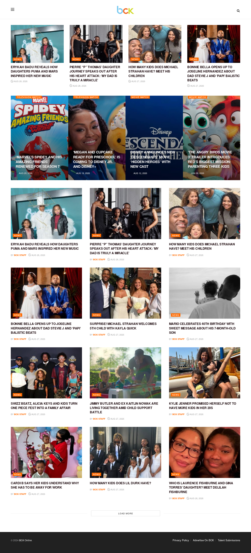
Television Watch (29, 97)
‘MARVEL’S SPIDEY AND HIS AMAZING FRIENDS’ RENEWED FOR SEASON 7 (39, 161)
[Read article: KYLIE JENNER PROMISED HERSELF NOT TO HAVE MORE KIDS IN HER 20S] (204, 372)
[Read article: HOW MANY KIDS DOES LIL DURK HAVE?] (125, 452)
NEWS (17, 59)
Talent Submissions (229, 540)
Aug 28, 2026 (20, 81)
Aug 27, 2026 (138, 81)
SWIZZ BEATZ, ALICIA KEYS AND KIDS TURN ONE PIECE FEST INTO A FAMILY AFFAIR (44, 405)
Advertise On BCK (203, 540)
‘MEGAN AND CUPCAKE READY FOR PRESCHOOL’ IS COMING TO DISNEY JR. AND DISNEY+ (96, 159)
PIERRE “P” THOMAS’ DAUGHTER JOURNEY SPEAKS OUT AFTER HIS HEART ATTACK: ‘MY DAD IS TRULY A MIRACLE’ (95, 73)
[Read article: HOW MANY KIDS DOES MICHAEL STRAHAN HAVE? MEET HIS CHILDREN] (154, 44)
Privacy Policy (181, 540)
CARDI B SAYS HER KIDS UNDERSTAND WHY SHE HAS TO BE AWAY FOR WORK (45, 485)
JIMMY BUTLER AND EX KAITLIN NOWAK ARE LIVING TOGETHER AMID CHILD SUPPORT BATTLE (124, 408)
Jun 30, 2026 (197, 173)
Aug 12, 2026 (140, 173)
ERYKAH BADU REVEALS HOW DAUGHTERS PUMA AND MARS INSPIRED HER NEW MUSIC (34, 71)
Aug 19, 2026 (83, 173)
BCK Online (25, 540)
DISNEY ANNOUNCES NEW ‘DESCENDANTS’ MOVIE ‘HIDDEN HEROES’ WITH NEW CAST (152, 159)
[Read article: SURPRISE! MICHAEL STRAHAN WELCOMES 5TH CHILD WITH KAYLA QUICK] (125, 293)
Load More (125, 513)
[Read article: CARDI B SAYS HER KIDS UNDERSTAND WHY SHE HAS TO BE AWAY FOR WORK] (46, 452)
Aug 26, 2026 (196, 498)
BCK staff (20, 255)
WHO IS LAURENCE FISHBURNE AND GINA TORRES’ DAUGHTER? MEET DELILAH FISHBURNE (201, 487)
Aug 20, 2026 (25, 173)
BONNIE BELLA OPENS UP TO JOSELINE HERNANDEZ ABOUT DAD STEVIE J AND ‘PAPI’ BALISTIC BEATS (213, 73)
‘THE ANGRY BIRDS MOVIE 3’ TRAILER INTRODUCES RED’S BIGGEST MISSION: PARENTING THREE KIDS (210, 159)
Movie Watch (140, 97)
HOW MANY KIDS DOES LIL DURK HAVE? (120, 483)
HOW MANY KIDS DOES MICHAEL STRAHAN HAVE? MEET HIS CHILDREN (153, 71)
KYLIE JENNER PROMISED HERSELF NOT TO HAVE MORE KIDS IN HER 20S (202, 405)
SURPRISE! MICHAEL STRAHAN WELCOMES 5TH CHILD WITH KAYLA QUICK (123, 325)
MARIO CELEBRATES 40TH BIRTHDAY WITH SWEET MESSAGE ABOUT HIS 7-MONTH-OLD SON (202, 328)
